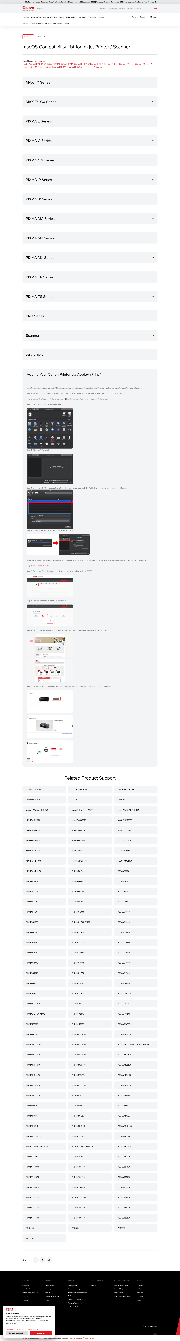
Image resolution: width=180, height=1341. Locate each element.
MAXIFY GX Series (44, 64)
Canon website (43, 566)
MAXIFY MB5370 (125, 861)
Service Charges (119, 1289)
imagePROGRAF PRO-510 (128, 810)
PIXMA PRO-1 (32, 1126)
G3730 (74, 800)
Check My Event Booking (122, 1296)
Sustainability (71, 17)
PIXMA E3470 (32, 881)
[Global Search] (150, 8)
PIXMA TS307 (77, 1156)
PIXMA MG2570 (124, 1034)
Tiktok (139, 1300)
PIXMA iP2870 (78, 1014)
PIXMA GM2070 (124, 993)
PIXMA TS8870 (32, 1218)
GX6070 (121, 800)
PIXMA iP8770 (32, 1024)
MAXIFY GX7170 (33, 850)
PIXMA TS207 (32, 1156)
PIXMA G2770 (78, 942)
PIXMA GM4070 (33, 1003)
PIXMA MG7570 (124, 1085)
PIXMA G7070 (78, 993)
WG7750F (30, 1238)
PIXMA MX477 (78, 1105)
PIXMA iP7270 (124, 1014)
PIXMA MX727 (78, 1116)
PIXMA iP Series (104, 64)
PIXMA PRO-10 (78, 1126)
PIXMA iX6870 (32, 1034)
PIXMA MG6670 (33, 1085)
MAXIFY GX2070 (79, 820)
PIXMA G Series (73, 64)
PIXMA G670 (31, 993)
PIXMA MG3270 (33, 1054)
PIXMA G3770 (32, 963)
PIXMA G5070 (32, 983)
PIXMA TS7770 (32, 1197)
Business (122, 8)
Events (61, 17)
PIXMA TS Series (67, 67)
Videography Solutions (52, 1296)
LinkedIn (140, 1296)
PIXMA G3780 (78, 963)
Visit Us (25, 1296)
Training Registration (75, 1303)
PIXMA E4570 (77, 891)
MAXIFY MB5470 (33, 871)
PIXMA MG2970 (78, 1044)
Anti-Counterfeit (73, 1307)
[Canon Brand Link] (28, 8)
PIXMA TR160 (124, 1136)
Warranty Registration (75, 1299)
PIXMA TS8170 (32, 1207)
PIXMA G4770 (78, 973)
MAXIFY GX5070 (79, 830)
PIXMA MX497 (124, 1105)
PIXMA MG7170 (78, 1085)
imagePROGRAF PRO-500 (82, 810)
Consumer (103, 8)
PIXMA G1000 (78, 912)
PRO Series (79, 67)
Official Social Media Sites (30, 1292)
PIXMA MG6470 (124, 1075)
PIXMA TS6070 (78, 1187)
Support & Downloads (121, 1285)
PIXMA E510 (77, 901)
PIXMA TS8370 (124, 1207)
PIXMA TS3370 (32, 1167)
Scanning (48, 1292)
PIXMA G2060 (123, 932)
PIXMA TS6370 (124, 1187)
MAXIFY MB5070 (33, 861)
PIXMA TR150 (78, 1136)
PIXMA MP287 (124, 1095)
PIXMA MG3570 (78, 1054)
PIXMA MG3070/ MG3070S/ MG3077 (133, 1044)
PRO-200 (30, 1228)
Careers (25, 1300)
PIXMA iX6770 (124, 1024)
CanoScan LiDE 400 (34, 800)
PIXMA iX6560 (78, 1024)
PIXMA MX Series (36, 67)
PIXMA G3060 (123, 952)
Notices (25, 23)
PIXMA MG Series (133, 64)
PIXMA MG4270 (33, 1065)
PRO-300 (75, 1228)
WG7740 (121, 1228)
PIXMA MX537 (32, 1116)
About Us (25, 1285)
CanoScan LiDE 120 (34, 789)
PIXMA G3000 (123, 942)
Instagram (140, 1289)
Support (143, 17)
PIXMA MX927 (124, 1116)
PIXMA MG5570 (124, 1065)
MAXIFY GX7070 (125, 840)
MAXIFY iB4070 (78, 850)
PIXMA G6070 (123, 983)
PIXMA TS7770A (79, 1197)
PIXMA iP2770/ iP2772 (35, 1014)
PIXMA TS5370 (124, 1177)
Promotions (92, 17)
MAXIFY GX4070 (33, 830)
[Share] (36, 1260)
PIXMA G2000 (123, 922)
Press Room (82, 17)
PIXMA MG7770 (33, 1095)
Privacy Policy (88, 1338)
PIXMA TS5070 (32, 1177)
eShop (155, 17)
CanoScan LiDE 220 (80, 789)
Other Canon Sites (151, 1326)
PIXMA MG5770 (78, 1075)
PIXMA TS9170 (78, 1218)
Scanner (89, 67)
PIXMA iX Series (118, 64)
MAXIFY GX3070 (125, 820)
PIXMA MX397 (32, 1105)
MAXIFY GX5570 (33, 840)
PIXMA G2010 (32, 932)
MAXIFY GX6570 (79, 840)
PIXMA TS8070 (124, 1197)
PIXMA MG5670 (33, 1075)
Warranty (135, 17)
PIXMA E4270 (32, 891)
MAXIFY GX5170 (125, 830)
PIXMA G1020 (32, 922)
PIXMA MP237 (78, 1095)
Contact (101, 17)
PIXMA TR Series (52, 67)
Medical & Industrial (134, 8)
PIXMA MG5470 (78, 1065)
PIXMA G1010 (123, 912)
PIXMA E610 (31, 912)
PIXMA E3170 (77, 871)
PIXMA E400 (77, 881)
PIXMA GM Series (88, 64)
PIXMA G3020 (78, 952)
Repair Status (118, 1292)
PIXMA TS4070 (124, 1167)
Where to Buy (36, 17)
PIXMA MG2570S (33, 1044)
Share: (26, 1259)
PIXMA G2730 (32, 942)
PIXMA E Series (59, 64)
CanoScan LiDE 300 (126, 789)
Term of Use (74, 1338)
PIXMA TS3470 (78, 1167)
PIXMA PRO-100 (125, 1126)
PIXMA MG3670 (124, 1054)
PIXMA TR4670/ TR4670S (82, 1146)
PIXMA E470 (123, 891)
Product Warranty (74, 1289)
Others (47, 1300)
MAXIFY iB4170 (124, 850)
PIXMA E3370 (123, 871)
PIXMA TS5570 (32, 1187)
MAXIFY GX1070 (33, 820)
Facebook (140, 1285)
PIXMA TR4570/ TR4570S (37, 1146)
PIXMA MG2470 (78, 1034)
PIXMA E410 (123, 881)
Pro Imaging (113, 8)
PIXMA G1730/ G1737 (81, 922)
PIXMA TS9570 (124, 1218)
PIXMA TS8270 (78, 1207)
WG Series (98, 67)
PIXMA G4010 (32, 973)
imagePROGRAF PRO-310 (37, 810)
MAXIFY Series (28, 64)
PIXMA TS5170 (78, 1177)
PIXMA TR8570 (124, 1146)
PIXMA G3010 (32, 952)
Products (25, 17)
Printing (48, 1289)
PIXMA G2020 (78, 932)
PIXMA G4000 (123, 963)
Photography (49, 1285)
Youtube (140, 1292)
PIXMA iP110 (123, 1003)
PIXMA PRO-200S (33, 1136)
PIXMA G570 (77, 983)
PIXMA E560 (123, 901)
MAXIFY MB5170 (79, 861)
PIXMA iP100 (77, 1003)
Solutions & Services (50, 17)
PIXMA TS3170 (124, 1156)
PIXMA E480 (31, 901)
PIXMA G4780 (123, 973)
